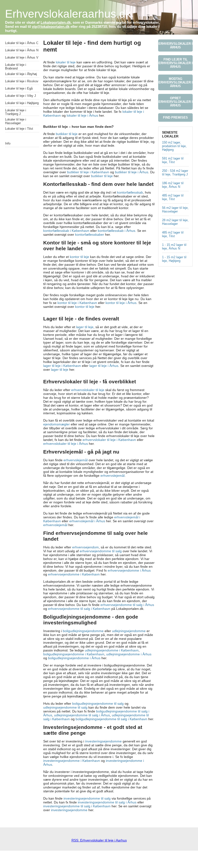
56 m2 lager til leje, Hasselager (175, 209)
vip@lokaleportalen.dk (51, 26)
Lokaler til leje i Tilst (19, 128)
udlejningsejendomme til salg (65, 707)
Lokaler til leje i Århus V (21, 57)
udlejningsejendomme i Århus (128, 654)
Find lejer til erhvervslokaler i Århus (175, 63)
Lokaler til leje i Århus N (21, 50)
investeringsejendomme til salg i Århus (107, 802)
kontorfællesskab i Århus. (117, 231)
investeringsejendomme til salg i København (77, 806)
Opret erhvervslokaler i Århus (175, 101)
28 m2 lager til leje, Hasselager (175, 222)
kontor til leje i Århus (121, 303)
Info (7, 143)
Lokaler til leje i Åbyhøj (21, 74)
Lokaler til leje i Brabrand (15, 66)
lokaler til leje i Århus (82, 115)
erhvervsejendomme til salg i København (79, 609)
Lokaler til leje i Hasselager (15, 121)
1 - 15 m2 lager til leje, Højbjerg (174, 259)
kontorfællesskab (130, 192)
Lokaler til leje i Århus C (21, 43)
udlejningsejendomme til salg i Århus (82, 715)
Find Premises (175, 117)
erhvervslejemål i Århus (87, 521)
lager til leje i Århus (103, 366)
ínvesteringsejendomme (103, 741)
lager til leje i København (62, 366)
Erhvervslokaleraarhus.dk (68, 14)
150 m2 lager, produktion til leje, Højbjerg (174, 146)
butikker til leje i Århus (131, 172)
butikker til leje (67, 134)
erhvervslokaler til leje (87, 390)
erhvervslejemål (76, 460)
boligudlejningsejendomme (83, 631)
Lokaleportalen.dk (56, 22)
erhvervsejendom (85, 547)
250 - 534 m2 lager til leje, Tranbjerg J (175, 172)
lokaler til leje (66, 62)
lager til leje (84, 327)
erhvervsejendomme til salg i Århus (127, 605)
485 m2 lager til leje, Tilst (173, 197)
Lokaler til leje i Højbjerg (22, 103)
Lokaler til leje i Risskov (21, 81)
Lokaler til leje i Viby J (20, 96)
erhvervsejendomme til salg (101, 551)
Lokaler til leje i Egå (19, 88)
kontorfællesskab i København (66, 231)
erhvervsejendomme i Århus (129, 570)
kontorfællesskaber (89, 234)
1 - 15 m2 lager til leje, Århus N (174, 246)
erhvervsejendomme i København (74, 574)
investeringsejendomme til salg (87, 798)
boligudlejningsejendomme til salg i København (111, 719)
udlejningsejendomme (129, 631)
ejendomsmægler (56, 424)
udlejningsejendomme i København (112, 650)
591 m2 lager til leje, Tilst (173, 160)
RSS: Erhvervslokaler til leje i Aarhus (99, 840)
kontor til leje (79, 257)
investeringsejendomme (69, 810)
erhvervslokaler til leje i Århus (65, 444)
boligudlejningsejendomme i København (73, 654)
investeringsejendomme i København (71, 761)
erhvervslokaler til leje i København (109, 440)
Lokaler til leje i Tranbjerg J (15, 112)
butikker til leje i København (88, 172)
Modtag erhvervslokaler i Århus (175, 82)
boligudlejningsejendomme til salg (98, 703)
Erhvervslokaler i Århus (175, 45)
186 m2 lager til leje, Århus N (173, 185)
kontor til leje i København (77, 303)
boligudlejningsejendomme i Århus (74, 658)
